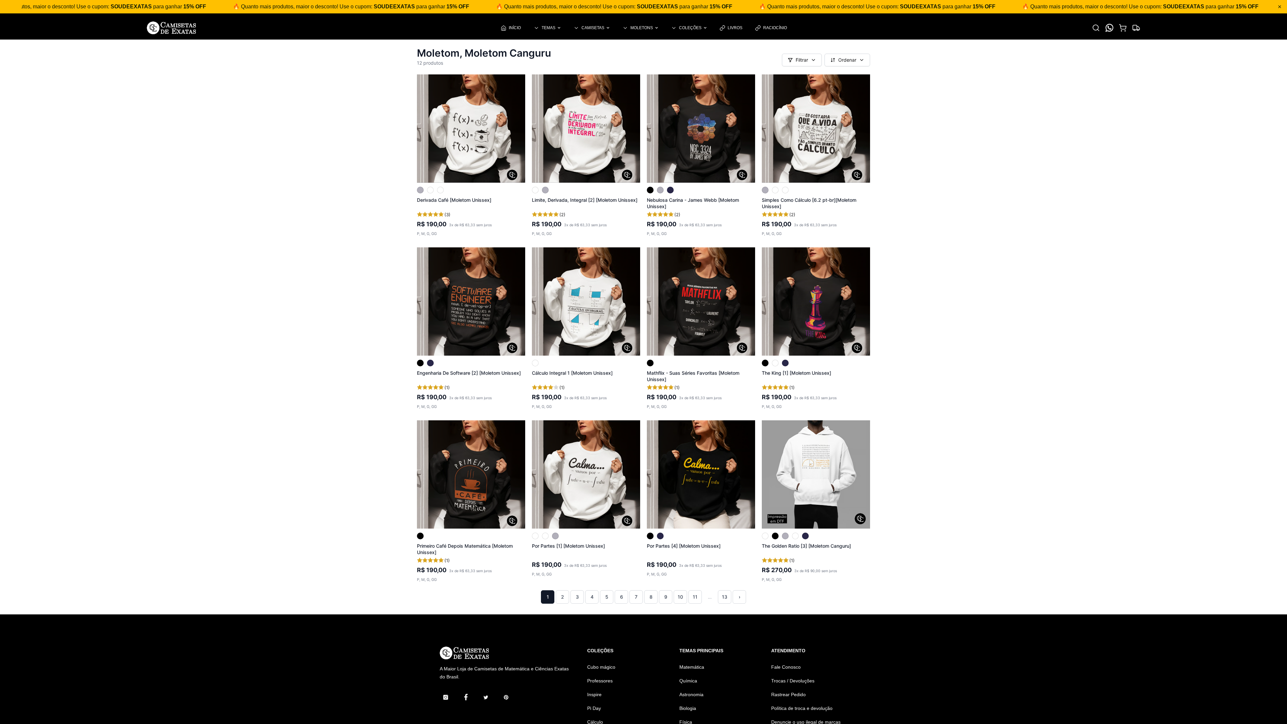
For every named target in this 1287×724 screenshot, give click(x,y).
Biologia (687, 708)
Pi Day (594, 708)
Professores (600, 680)
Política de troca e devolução (802, 708)
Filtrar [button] (802, 60)
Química (688, 680)
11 (695, 597)
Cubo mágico (601, 667)
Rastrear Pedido (788, 694)
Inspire (594, 694)
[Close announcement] (1279, 6)
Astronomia (691, 694)
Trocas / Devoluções (792, 680)
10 (680, 597)
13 (724, 597)
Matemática (691, 667)
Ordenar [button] (847, 60)
